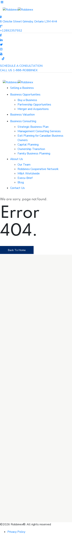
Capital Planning (28, 145)
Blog (21, 182)
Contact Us (17, 188)
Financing (17, 421)
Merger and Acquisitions (33, 109)
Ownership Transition (31, 149)
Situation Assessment (25, 407)
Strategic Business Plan (33, 127)
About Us (16, 159)
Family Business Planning (34, 153)
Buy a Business (27, 100)
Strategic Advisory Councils (29, 412)
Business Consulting (23, 121)
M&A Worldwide (29, 173)
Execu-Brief (25, 178)
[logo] (27, 353)
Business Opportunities (25, 94)
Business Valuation (22, 115)
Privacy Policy (16, 532)
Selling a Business (22, 88)
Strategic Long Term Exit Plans (31, 416)
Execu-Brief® (20, 403)
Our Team (24, 165)
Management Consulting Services (39, 131)
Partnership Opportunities (34, 105)
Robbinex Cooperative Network (38, 169)
